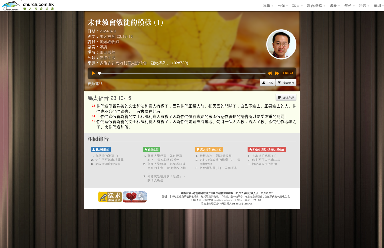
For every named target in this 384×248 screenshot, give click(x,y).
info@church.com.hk (225, 200)
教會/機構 (315, 5)
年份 (348, 5)
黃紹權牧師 (109, 41)
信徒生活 (107, 57)
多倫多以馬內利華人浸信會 (123, 62)
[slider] (182, 73)
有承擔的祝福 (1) (107, 155)
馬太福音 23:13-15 (116, 36)
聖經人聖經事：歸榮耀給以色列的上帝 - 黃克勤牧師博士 (167, 168)
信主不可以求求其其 (109, 159)
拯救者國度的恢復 (108, 164)
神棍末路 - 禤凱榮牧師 (216, 155)
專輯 (267, 5)
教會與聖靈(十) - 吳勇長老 (219, 168)
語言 (363, 5)
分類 (282, 5)
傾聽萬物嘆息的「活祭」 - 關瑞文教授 (166, 178)
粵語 (104, 46)
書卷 (334, 5)
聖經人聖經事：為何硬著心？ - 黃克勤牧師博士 (165, 157)
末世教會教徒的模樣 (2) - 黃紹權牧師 (220, 161)
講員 (296, 5)
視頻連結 (95, 83)
